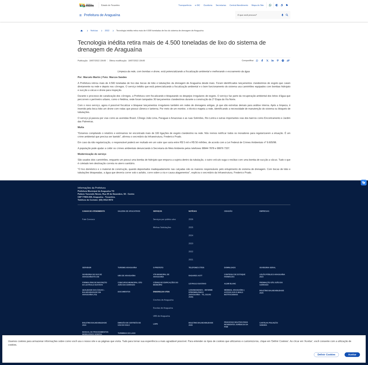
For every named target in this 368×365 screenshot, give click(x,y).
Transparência (184, 5)
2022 (107, 30)
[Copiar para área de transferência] (288, 60)
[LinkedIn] (272, 60)
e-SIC (197, 5)
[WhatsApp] (257, 60)
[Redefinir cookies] (287, 5)
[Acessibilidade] (281, 5)
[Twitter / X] (267, 60)
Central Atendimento (239, 5)
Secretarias (221, 5)
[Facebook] (262, 60)
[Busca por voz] (282, 15)
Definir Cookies (326, 354)
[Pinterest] (277, 60)
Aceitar (352, 354)
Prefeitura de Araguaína (102, 15)
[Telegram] (283, 60)
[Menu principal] (80, 15)
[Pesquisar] (287, 15)
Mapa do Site (258, 5)
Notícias (94, 30)
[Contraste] (276, 5)
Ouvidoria (208, 5)
